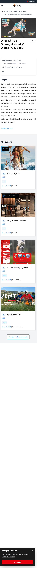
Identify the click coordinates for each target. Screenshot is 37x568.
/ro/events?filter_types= (18, 11)
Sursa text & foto (6, 129)
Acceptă (17, 562)
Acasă (6, 11)
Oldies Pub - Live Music (12, 61)
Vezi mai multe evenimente (18, 337)
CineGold (14, 186)
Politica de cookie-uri (8, 557)
